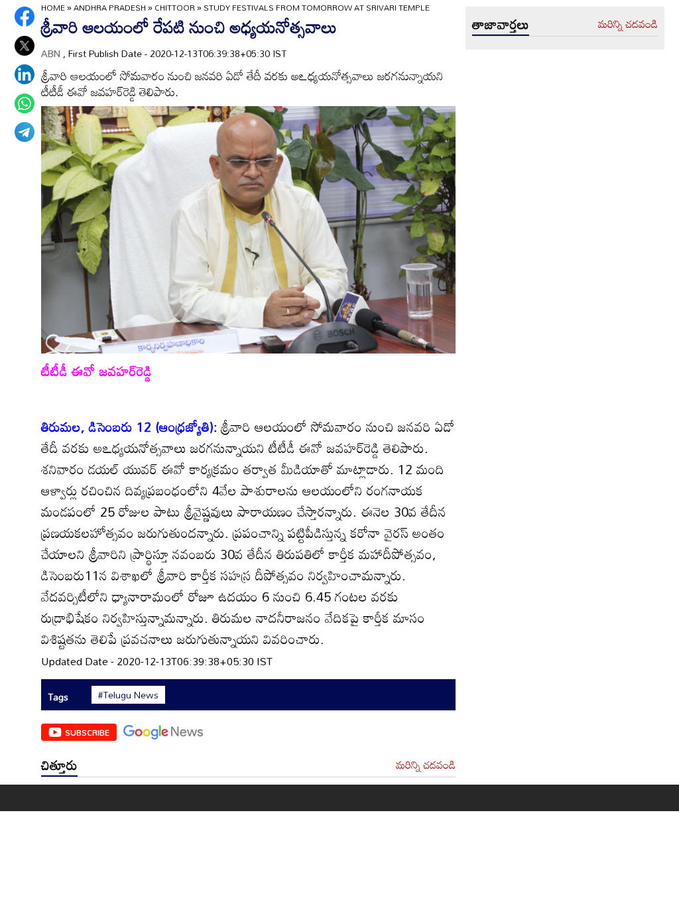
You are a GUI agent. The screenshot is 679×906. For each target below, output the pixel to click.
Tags (58, 697)
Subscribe (87, 732)
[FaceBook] (24, 17)
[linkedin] (24, 74)
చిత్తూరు (59, 764)
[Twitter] (24, 46)
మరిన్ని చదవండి (426, 765)
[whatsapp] (24, 103)
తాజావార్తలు (500, 23)
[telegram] (24, 132)
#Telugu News (128, 695)
